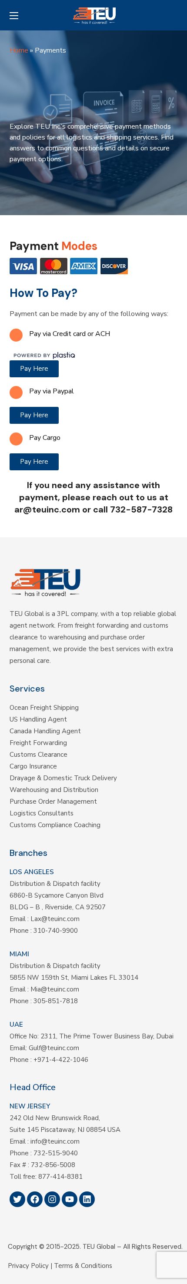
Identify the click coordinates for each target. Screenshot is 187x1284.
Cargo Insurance (33, 766)
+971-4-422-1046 (60, 1059)
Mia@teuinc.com (54, 989)
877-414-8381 (60, 1176)
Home (19, 50)
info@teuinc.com (55, 1141)
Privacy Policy (28, 1265)
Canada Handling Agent (45, 731)
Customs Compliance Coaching (55, 825)
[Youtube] (69, 1199)
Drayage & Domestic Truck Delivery (63, 778)
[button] (174, 15)
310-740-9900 (55, 930)
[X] (17, 1199)
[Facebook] (35, 1199)
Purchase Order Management (53, 801)
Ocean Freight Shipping (44, 707)
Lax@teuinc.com (55, 919)
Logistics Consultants (41, 813)
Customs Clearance (38, 754)
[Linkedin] (87, 1199)
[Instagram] (52, 1199)
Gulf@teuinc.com (54, 1048)
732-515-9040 (55, 1153)
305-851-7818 (55, 1001)
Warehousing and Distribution (54, 789)
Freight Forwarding (38, 742)
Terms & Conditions (83, 1265)
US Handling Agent (38, 719)
